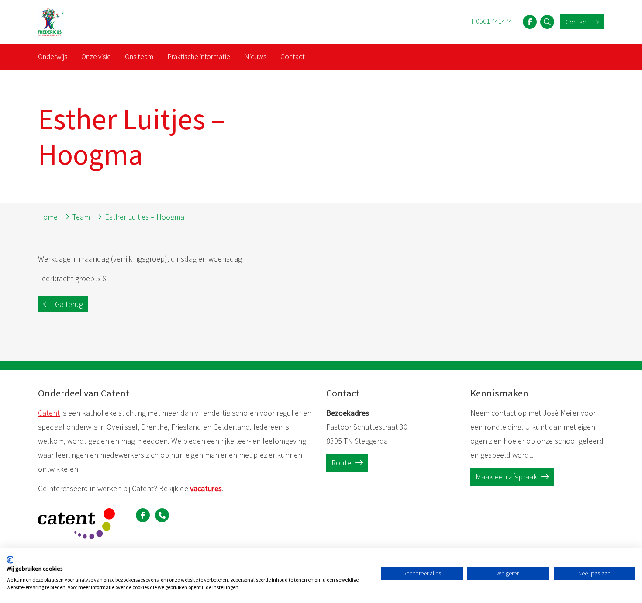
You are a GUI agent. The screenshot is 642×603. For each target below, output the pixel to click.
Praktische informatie (198, 56)
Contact (578, 21)
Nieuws (255, 56)
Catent (49, 413)
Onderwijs (52, 56)
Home (48, 217)
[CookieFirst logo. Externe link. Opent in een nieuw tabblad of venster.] (10, 560)
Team (81, 217)
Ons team (139, 56)
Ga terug (68, 304)
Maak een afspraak (507, 477)
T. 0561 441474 (491, 21)
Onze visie (96, 56)
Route (342, 463)
